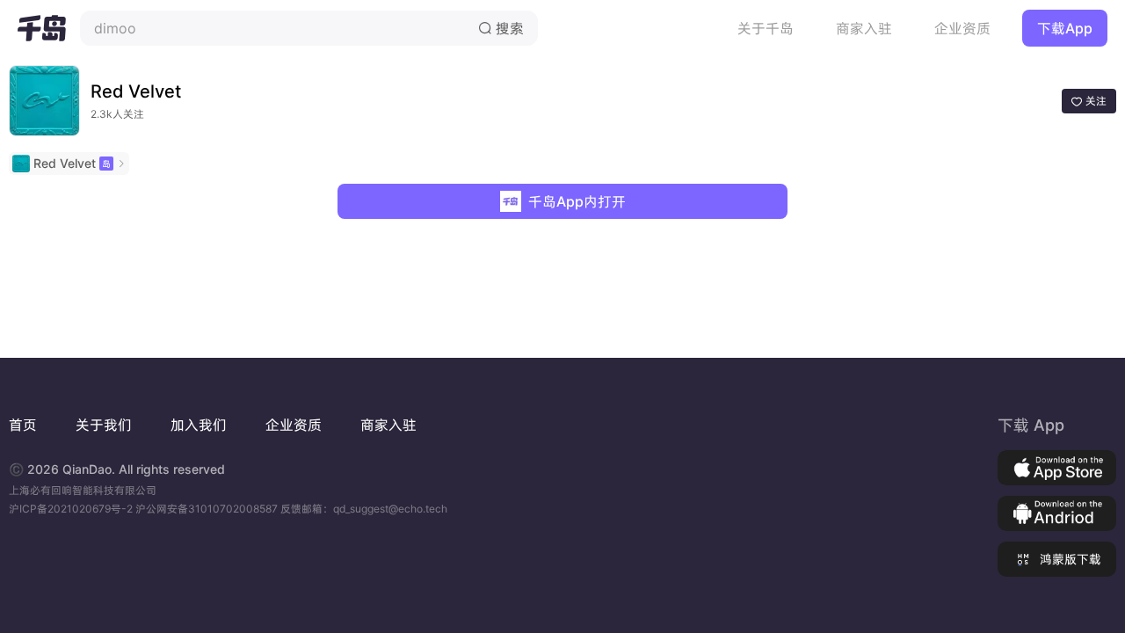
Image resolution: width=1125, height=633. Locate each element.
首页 (23, 424)
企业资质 (962, 28)
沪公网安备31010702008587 (207, 508)
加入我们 (199, 424)
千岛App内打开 (577, 201)
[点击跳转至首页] (42, 28)
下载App (1064, 28)
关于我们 (104, 424)
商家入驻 (864, 28)
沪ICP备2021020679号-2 (72, 508)
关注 (1089, 100)
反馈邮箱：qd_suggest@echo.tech (363, 508)
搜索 (501, 28)
